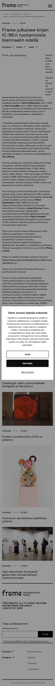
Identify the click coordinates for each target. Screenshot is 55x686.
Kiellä (27, 354)
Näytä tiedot (27, 372)
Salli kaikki (27, 363)
